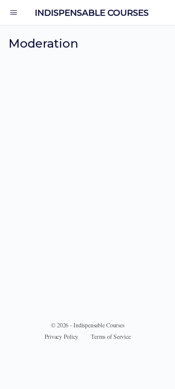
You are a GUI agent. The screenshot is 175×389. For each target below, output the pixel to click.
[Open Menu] (13, 12)
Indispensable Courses (92, 13)
